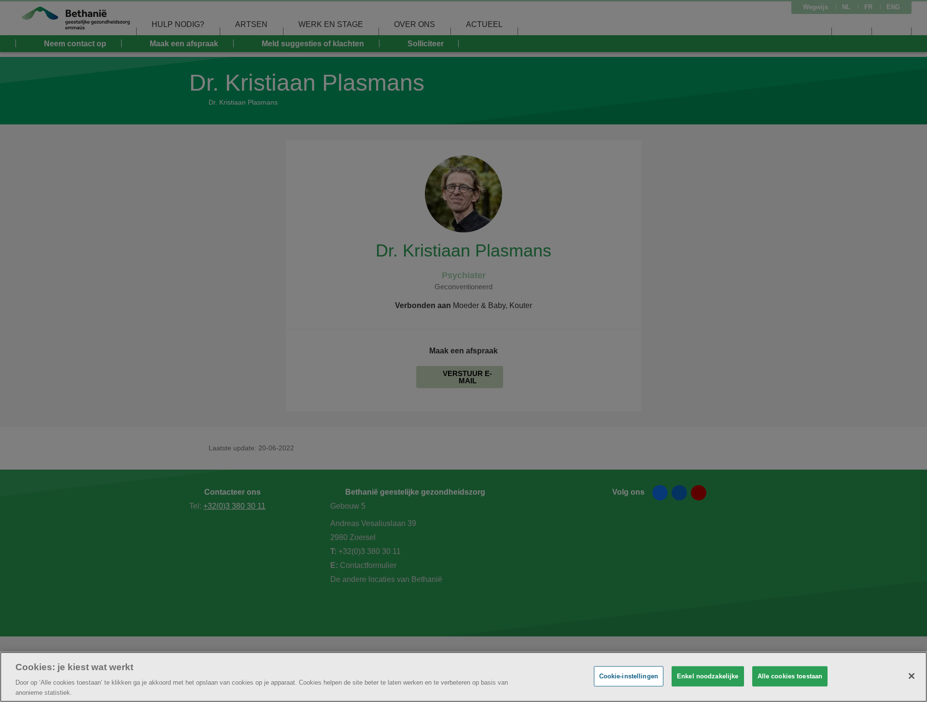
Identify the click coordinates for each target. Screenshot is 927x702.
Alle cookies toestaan (790, 676)
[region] (463, 677)
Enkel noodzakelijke (707, 676)
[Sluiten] (911, 676)
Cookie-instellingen (628, 676)
